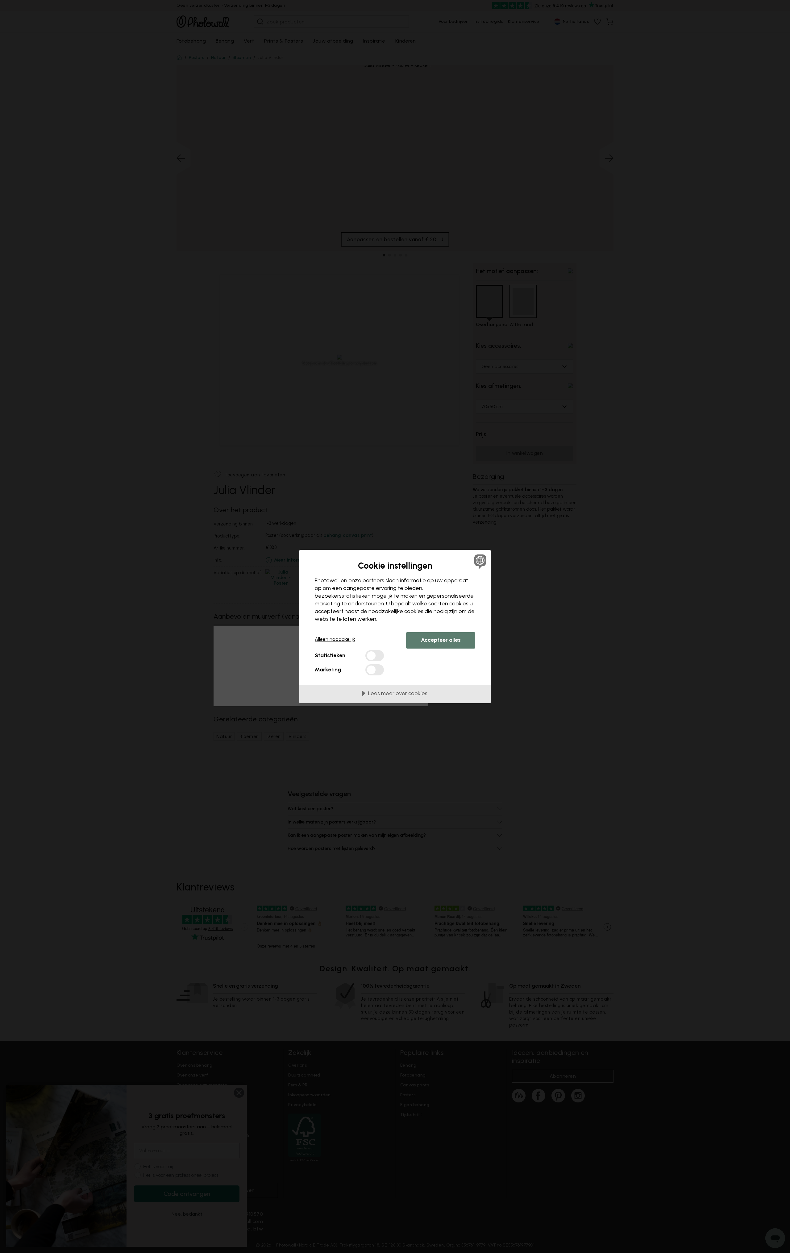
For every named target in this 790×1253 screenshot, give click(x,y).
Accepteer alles (441, 640)
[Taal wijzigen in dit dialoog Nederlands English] (479, 561)
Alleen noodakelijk (335, 639)
